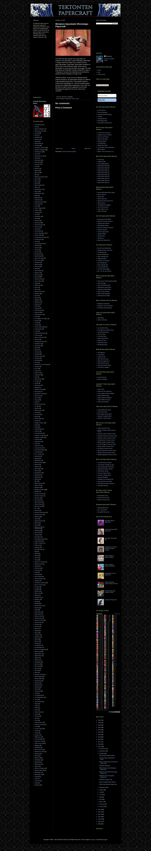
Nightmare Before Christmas (39, 527)
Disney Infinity (38, 279)
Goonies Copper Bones (104, 473)
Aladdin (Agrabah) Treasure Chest (107, 454)
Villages (37, 745)
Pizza (36, 560)
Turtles (36, 733)
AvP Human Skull (102, 412)
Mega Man (38, 477)
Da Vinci (37, 252)
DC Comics (38, 260)
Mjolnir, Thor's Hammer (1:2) (106, 151)
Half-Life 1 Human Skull (104, 418)
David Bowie (38, 256)
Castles (37, 210)
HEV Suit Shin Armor (103, 363)
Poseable (37, 574)
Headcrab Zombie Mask (104, 365)
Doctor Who (38, 281)
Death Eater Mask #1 (103, 182)
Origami (37, 534)
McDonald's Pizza (102, 344)
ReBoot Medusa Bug (103, 395)
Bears (36, 179)
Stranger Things (39, 674)
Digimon (37, 272)
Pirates (37, 555)
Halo (36, 377)
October (101, 753)
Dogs (36, 283)
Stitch (36, 672)
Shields (37, 630)
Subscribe (101, 100)
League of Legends (40, 435)
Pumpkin (37, 587)
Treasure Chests (39, 724)
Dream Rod (101, 196)
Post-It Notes (38, 576)
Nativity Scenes (39, 521)
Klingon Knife (101, 236)
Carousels (37, 204)
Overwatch (38, 537)
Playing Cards (38, 564)
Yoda (36, 778)
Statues (37, 670)
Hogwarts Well (102, 161)
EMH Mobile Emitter (103, 225)
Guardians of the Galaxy (41, 364)
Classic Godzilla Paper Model (107, 782)
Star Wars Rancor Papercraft (110, 521)
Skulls (36, 639)
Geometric (37, 345)
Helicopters (38, 385)
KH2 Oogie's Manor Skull (104, 414)
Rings (36, 601)
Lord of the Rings (39, 450)
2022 (99, 729)
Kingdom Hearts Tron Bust (105, 250)
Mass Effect (38, 468)
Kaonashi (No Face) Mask (105, 481)
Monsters (37, 498)
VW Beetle (37, 747)
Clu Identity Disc (102, 252)
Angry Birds (38, 143)
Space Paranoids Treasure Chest (107, 450)
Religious (37, 599)
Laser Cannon (101, 110)
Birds (36, 183)
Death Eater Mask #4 (103, 176)
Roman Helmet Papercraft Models (110, 565)
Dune (36, 295)
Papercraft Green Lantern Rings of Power (111, 582)
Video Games (38, 743)
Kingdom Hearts (39, 422)
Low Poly (37, 452)
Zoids (36, 783)
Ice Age (37, 406)
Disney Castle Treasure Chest (106, 446)
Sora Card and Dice (103, 207)
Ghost (36, 347)
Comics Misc (38, 235)
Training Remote (102, 118)
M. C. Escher (38, 454)
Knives (36, 427)
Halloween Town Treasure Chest (107, 438)
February (102, 804)
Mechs (36, 470)
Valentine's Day (39, 741)
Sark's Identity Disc (103, 265)
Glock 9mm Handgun (103, 367)
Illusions (37, 408)
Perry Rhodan (38, 549)
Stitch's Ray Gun (102, 198)
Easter (36, 297)
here (64, 68)
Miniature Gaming (40, 489)
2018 (99, 739)
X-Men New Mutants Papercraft (107, 784)
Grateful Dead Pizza (103, 332)
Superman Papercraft (111, 599)
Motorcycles (38, 502)
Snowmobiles (38, 647)
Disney (36, 277)
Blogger (105, 839)
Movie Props (38, 506)
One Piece (37, 532)
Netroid (37, 523)
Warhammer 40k (39, 751)
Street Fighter (38, 676)
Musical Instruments (40, 512)
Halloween (37, 375)
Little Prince (38, 445)
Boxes (36, 191)
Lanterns (37, 431)
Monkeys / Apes (39, 493)
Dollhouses (38, 285)
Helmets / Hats (39, 389)
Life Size (37, 439)
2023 (99, 727)
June (101, 794)
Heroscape (38, 391)
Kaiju (36, 416)
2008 (99, 824)
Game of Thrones (39, 337)
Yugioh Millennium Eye (104, 399)
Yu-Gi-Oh (37, 780)
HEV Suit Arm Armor (103, 359)
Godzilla (37, 354)
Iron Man (37, 414)
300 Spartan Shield (103, 471)
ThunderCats (38, 701)
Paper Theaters (39, 543)
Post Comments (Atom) (69, 151)
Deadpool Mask (102, 141)
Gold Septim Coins (103, 495)
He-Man (37, 381)
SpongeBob (38, 662)
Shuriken (37, 634)
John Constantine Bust (104, 285)
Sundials (37, 682)
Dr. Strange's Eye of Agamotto (106, 147)
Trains (36, 720)
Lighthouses (38, 441)
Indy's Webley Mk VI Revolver (106, 467)
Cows (36, 241)
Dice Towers (38, 270)
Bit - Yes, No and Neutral (104, 271)
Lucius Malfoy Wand (103, 163)
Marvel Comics (39, 462)
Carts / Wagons (39, 208)
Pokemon (37, 568)
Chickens (37, 220)
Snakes (37, 643)
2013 (99, 812)
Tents (36, 693)
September (102, 787)
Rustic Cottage (102, 283)
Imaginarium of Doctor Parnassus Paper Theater (111, 548)
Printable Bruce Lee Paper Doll (110, 574)
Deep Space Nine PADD (104, 219)
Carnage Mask (102, 143)
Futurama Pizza (102, 336)
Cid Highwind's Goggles (104, 205)
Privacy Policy (101, 74)
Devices (37, 266)
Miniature (62, 98)
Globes (37, 350)
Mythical (37, 516)
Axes (36, 166)
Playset (37, 566)
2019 (99, 737)
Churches (37, 227)
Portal (36, 572)
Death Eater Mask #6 (103, 172)
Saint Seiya (38, 614)
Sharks (37, 628)
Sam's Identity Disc (103, 256)
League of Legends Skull (104, 416)
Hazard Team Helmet (103, 223)
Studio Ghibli (38, 678)
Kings (36, 425)
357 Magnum (101, 352)
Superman (37, 685)
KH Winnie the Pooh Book (105, 308)
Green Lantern (39, 356)
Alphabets (37, 137)
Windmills (37, 762)
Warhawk (37, 753)
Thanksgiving (38, 695)
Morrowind (38, 500)
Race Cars (38, 593)
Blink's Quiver (101, 149)
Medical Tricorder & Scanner (105, 227)
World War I (38, 772)
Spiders (37, 657)
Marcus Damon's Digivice (105, 397)
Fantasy (37, 308)
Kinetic (36, 420)
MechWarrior (38, 473)
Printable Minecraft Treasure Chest (110, 591)
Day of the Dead (39, 258)
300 (36, 126)
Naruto (36, 518)
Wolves (37, 766)
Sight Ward (101, 318)
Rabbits (37, 591)
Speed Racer (38, 653)
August (101, 789)
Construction (38, 239)
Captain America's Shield (104, 135)
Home (73, 148)
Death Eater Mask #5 (103, 174)
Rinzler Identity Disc (103, 254)
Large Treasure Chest (104, 428)
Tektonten (109, 56)
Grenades (37, 360)
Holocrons (37, 395)
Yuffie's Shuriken (102, 211)
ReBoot (37, 595)
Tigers (36, 703)
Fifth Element (38, 310)
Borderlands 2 (38, 189)
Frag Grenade (101, 357)
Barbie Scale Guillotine (104, 293)
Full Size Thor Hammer (104, 132)
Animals (37, 145)
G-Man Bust (101, 354)
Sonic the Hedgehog (40, 649)
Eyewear (37, 304)
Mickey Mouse (39, 483)
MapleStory (38, 460)
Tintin (36, 705)
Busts (36, 195)
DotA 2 (36, 289)
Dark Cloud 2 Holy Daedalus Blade (107, 281)
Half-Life (37, 372)
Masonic (37, 466)
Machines (37, 456)
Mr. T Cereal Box (102, 510)
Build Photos (38, 193)
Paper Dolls (38, 541)
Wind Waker (38, 760)
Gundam (37, 366)
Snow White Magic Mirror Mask (106, 192)
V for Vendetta (39, 739)
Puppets (37, 589)
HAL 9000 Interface (103, 485)
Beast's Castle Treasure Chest (106, 442)
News (36, 525)
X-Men (36, 776)
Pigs (36, 551)
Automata (37, 162)
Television (37, 691)
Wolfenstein (38, 764)
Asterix (36, 158)
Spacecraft (68, 98)
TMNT (36, 707)
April (100, 799)
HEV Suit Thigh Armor (104, 361)
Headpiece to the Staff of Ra (105, 479)
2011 (99, 816)
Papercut (37, 545)
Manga (37, 458)
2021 (99, 732)
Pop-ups (37, 570)
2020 (99, 734)
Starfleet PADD (102, 234)
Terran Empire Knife (103, 231)
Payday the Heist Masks (104, 289)
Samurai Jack (38, 616)
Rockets (37, 607)
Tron (36, 726)
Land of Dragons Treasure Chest (107, 444)
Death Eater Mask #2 (103, 180)
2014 (99, 809)
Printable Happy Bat (104, 765)
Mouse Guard (38, 504)
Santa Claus (38, 618)
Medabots (37, 475)
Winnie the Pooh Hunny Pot (105, 200)
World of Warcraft (39, 770)
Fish (36, 316)
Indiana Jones (38, 410)
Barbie (36, 170)
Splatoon (37, 660)
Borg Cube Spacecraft (104, 240)
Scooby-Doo (38, 622)
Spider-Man (38, 655)
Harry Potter (38, 379)
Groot (36, 362)
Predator (37, 580)
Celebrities (38, 216)
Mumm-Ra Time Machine (105, 391)
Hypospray (101, 238)
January (101, 806)
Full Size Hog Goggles (104, 269)
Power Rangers (39, 578)
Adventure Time (39, 131)
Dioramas (37, 275)
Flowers (37, 320)
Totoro (36, 714)
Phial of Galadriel (102, 379)
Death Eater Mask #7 (103, 170)
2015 (99, 746)
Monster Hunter (39, 495)
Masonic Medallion (103, 477)
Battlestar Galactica (40, 176)
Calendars (37, 199)
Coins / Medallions (40, 233)
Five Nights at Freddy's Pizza (106, 330)
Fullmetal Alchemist (40, 333)
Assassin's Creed (39, 156)
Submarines (38, 680)
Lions (36, 443)
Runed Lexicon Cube (103, 497)
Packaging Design (40, 539)
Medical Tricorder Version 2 (105, 221)
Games (37, 339)
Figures (37, 312)
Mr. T (36, 508)
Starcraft (37, 668)
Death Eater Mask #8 (103, 168)
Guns (36, 368)
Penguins (37, 547)
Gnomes (37, 352)
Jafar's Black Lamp (103, 209)
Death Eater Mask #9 (103, 165)
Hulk (36, 402)
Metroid (37, 479)
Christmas (37, 222)
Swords (37, 687)
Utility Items (38, 737)
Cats (36, 214)
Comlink (100, 116)
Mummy (37, 510)
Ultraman (37, 735)
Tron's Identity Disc (103, 267)
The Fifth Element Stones (105, 462)
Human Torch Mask (103, 137)
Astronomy (38, 160)
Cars (36, 206)
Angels (36, 141)
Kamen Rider (38, 418)
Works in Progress (40, 768)
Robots (37, 603)
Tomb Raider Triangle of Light (106, 464)
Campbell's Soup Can (104, 512)
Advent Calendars (40, 129)
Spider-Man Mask (102, 145)
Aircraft (37, 133)
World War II (38, 774)
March (101, 801)
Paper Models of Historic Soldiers (109, 556)
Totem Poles (38, 712)
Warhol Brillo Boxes (103, 507)
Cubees (37, 247)
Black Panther (38, 185)
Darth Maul (38, 254)
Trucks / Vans (75, 98)
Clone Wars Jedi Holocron (105, 122)
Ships (36, 632)
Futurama (37, 335)
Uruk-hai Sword (102, 377)
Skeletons (37, 637)
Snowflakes (38, 645)
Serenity (37, 626)
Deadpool (37, 262)
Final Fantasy (38, 314)
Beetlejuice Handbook (104, 303)
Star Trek (37, 664)
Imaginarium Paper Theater (105, 469)
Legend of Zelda (39, 437)
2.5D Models (38, 124)
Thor (36, 699)
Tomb (36, 710)
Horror (36, 398)
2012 (99, 814)
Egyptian (37, 299)
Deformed (37, 264)
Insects (37, 412)
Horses (37, 400)
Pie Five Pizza (101, 334)
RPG (36, 610)
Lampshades (38, 429)
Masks (36, 464)
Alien (36, 135)
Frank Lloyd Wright (40, 327)
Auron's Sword (102, 194)
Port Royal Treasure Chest (105, 448)
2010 (99, 819)
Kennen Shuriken (102, 320)
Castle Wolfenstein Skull (104, 410)
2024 (99, 725)
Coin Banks (38, 231)
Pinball (36, 553)
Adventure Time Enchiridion (105, 305)
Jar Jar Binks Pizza (103, 328)
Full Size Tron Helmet (103, 260)
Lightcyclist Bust (102, 258)
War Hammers (39, 749)
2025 (99, 722)
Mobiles (37, 491)
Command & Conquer (41, 237)
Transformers (38, 722)
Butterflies (37, 197)
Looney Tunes (39, 448)
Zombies (37, 785)
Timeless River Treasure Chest (106, 440)
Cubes (36, 249)
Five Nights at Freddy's (41, 318)
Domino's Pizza (102, 340)
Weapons (37, 757)
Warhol (37, 755)
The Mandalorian (39, 697)
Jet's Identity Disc (102, 262)
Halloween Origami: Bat (105, 779)
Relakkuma (38, 597)
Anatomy (37, 139)
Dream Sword (101, 203)
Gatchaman (38, 343)
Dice (36, 268)
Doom (36, 287)
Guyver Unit (101, 389)
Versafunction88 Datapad (105, 114)
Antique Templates (40, 149)
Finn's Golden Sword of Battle (106, 393)
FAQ (99, 72)
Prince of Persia (39, 584)
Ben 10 (37, 181)
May (100, 797)
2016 (99, 744)
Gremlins (37, 358)
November (102, 751)
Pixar (36, 557)
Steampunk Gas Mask (104, 295)
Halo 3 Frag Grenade (103, 291)
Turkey (36, 730)
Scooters (37, 624)
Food (36, 322)
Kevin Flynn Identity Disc (104, 248)
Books (36, 187)
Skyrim (36, 641)
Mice (36, 481)
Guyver (37, 370)
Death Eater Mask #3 (103, 178)
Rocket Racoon (39, 605)
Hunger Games (39, 404)
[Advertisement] (70, 167)
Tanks (36, 689)
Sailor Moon (38, 612)
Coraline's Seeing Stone (104, 475)
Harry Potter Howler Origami (107, 755)
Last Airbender (39, 433)
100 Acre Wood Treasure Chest (106, 452)
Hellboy (37, 387)
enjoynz (93, 839)
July (100, 792)
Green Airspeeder (102, 112)
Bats (36, 174)
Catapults (37, 212)
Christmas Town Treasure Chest (106, 433)
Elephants (37, 302)
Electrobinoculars (102, 120)
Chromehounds (39, 224)
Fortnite (37, 325)
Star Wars (37, 666)
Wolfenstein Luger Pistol (104, 287)
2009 (99, 821)
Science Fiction (39, 620)
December (102, 748)
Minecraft (37, 485)
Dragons (37, 293)
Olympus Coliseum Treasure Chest (107, 436)
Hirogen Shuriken (102, 229)
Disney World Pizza (103, 338)
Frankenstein (38, 329)
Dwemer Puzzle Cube (104, 499)
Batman (37, 172)
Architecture (38, 151)
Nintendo (37, 530)
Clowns (37, 229)
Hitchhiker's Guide (40, 393)
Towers (37, 716)
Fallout (36, 306)
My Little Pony (38, 514)
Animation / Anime (40, 147)
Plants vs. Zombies (40, 562)
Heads (36, 383)
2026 (99, 720)
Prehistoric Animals (40, 582)
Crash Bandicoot (39, 243)
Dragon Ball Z (38, 291)
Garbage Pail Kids (40, 341)
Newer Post (59, 148)
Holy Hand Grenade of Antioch (106, 483)
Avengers (37, 164)
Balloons (37, 168)
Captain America (39, 202)
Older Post (87, 148)
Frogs (36, 331)
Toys (36, 718)
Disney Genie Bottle (103, 401)
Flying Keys (101, 159)
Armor (36, 154)
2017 (99, 741)
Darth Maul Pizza (102, 342)
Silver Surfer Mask (103, 139)
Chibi (36, 218)
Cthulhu (37, 245)
